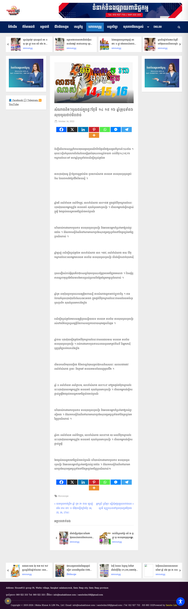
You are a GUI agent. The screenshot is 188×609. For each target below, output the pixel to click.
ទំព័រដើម (12, 26)
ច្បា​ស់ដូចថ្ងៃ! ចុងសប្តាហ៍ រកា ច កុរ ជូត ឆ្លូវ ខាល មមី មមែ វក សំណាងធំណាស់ (35, 42)
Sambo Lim (171, 605)
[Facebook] (61, 129)
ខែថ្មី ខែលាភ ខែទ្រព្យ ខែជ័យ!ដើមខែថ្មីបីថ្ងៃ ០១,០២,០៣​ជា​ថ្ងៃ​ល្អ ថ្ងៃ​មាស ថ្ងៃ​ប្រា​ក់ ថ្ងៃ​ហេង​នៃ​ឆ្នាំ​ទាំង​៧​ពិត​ (124, 568)
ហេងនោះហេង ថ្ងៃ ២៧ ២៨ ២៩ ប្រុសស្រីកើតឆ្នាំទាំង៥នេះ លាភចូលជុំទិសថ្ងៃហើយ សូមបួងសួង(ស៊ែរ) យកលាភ (35, 568)
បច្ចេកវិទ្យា (112, 26)
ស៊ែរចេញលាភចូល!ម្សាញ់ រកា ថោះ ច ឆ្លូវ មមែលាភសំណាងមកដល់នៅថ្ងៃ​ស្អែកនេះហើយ (122, 42)
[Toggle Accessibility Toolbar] (180, 601)
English (158, 26)
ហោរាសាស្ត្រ (95, 26)
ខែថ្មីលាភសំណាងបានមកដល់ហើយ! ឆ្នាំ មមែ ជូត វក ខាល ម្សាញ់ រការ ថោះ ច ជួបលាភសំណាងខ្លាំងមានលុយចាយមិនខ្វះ (169, 568)
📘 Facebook (16, 100)
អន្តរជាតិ (44, 26)
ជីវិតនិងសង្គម (61, 26)
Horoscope (63, 496)
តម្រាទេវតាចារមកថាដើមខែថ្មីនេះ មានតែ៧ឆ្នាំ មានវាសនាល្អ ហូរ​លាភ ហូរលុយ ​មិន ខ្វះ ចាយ (79, 42)
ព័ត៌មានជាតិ (28, 26)
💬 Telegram (31, 100)
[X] (72, 129)
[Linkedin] (83, 129)
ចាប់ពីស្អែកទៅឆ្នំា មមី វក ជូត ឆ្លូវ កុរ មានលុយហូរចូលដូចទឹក (123, 536)
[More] (94, 135)
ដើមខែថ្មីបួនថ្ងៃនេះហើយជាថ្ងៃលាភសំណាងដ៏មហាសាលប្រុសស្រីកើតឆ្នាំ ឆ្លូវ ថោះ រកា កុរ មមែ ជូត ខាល (82, 536)
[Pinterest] (94, 129)
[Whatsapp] (105, 129)
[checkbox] (8, 601)
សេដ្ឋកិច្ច (78, 26)
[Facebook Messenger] (116, 129)
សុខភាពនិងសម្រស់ (133, 26)
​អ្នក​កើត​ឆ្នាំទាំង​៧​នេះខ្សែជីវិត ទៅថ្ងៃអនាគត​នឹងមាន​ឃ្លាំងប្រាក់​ (170, 42)
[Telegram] (126, 129)
